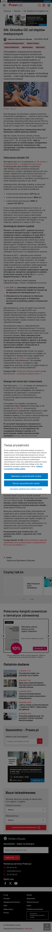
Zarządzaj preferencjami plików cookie (26, 489)
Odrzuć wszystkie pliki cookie (26, 483)
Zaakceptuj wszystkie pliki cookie (26, 476)
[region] (26, 466)
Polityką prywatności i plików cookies (23, 467)
